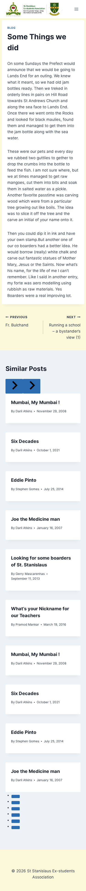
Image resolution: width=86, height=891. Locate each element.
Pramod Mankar (27, 624)
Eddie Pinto (23, 480)
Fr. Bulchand (17, 321)
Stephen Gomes (27, 489)
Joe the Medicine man (35, 519)
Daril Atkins (24, 411)
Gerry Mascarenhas (30, 574)
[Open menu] (76, 9)
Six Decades (25, 441)
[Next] (31, 386)
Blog (11, 27)
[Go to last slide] (14, 386)
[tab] (15, 796)
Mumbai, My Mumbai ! (35, 402)
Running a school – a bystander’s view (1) (64, 331)
